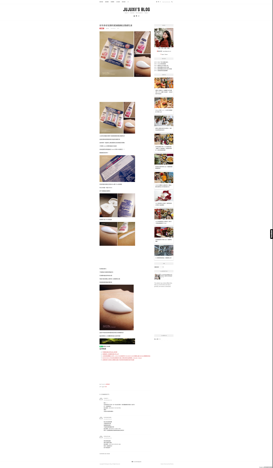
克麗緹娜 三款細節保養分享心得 (110, 354)
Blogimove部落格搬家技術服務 (265, 467)
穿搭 (106, 386)
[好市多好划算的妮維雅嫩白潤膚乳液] (125, 54)
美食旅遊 (123, 1)
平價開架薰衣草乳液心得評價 (109, 352)
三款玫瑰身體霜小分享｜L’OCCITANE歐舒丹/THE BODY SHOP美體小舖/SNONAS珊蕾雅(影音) (126, 356)
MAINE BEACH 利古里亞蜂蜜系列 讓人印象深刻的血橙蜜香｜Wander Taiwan (122, 358)
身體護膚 (101, 28)
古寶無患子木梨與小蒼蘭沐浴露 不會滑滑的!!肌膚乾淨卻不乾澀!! (118, 360)
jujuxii (107, 28)
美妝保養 (101, 1)
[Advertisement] (125, 89)
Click (271, 234)
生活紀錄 (118, 1)
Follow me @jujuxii (137, 461)
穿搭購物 (112, 1)
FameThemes (170, 464)
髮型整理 (107, 1)
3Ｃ (128, 1)
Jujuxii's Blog (136, 9)
